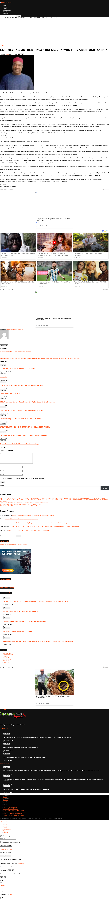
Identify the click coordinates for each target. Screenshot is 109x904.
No (13, 870)
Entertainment (7, 10)
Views (5, 8)
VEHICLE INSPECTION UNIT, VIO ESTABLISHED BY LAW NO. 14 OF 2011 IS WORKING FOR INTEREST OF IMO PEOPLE (37, 601)
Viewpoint (3, 377)
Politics (5, 7)
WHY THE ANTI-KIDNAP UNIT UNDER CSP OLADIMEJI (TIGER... (25, 427)
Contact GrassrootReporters (10, 809)
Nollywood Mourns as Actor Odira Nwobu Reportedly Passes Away (20, 611)
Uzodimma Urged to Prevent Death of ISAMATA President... (21, 419)
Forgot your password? (6, 849)
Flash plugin (13, 894)
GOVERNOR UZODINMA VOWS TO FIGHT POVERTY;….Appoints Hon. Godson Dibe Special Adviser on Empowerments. (44, 526)
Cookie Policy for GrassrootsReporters (13, 815)
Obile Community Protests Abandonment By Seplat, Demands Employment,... (27, 402)
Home (1, 18)
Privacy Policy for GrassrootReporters (13, 810)
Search (18, 16)
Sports (5, 11)
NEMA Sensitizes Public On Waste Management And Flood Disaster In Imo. (33, 515)
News (5, 5)
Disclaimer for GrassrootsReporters (12, 813)
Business (5, 13)
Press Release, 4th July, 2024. (10, 394)
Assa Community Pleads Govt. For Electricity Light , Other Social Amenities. (29, 530)
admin (7, 54)
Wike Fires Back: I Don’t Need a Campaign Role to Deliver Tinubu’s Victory (21, 504)
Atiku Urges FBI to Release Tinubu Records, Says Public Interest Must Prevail (21, 506)
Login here (21, 863)
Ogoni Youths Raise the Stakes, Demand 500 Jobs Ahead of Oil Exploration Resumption (24, 502)
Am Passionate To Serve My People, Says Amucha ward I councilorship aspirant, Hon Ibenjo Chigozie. (41, 523)
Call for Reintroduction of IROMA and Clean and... (18, 368)
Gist (5, 656)
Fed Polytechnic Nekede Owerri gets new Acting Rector (17, 631)
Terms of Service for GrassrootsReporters (14, 812)
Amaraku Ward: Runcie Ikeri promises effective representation (21, 519)
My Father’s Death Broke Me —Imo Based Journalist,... (19, 444)
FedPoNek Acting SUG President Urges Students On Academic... (22, 410)
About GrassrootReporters (10, 807)
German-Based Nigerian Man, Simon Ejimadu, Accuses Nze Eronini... (24, 435)
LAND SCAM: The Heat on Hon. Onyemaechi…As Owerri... (21, 385)
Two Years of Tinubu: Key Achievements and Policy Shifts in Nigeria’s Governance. (24, 621)
